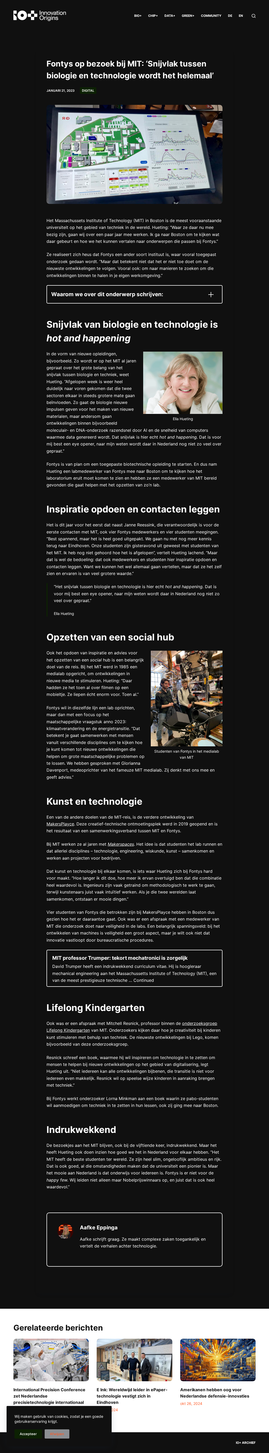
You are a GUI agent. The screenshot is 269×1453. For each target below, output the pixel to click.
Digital (88, 91)
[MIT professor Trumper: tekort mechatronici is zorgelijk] (134, 968)
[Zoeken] (254, 16)
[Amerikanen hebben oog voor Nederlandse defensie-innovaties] (218, 1360)
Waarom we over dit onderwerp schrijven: (107, 294)
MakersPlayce (60, 823)
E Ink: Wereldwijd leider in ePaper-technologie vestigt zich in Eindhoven (132, 1396)
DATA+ (169, 16)
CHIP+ (153, 16)
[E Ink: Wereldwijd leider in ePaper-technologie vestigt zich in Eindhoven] (134, 1360)
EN (241, 16)
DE (230, 16)
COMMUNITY (211, 16)
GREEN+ (188, 16)
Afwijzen (57, 1434)
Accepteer (28, 1434)
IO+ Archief (246, 1443)
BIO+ (138, 16)
